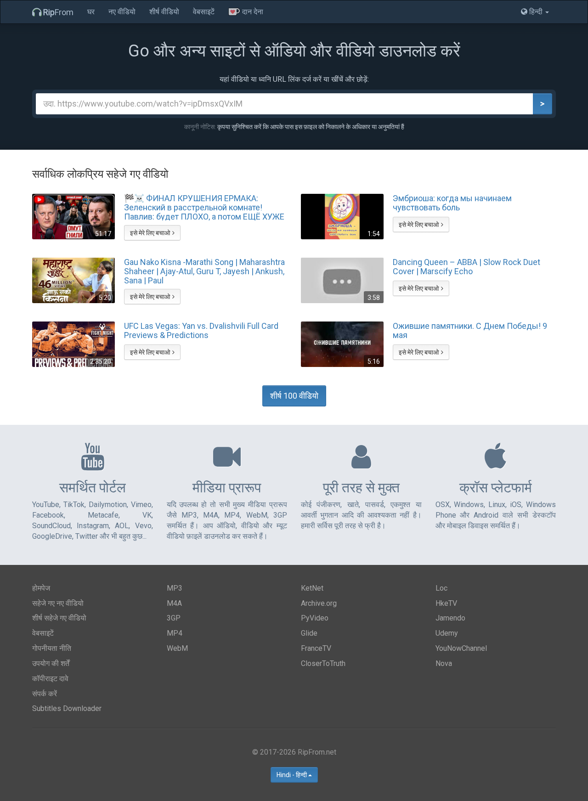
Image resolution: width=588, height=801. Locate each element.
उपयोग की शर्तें (50, 663)
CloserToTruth (323, 663)
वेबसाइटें (204, 11)
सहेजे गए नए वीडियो (58, 603)
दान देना (251, 11)
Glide (309, 633)
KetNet (312, 588)
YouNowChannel (461, 648)
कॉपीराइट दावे (50, 678)
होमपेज (41, 588)
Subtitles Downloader (67, 708)
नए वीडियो (122, 11)
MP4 (174, 633)
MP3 (174, 588)
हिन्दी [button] (535, 11)
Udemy (446, 633)
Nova (443, 663)
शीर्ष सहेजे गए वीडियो (59, 618)
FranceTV (316, 648)
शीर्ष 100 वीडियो (294, 395)
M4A (174, 603)
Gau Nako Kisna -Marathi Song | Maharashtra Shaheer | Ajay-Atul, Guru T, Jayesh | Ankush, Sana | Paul (204, 271)
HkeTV (446, 603)
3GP (174, 618)
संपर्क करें (44, 693)
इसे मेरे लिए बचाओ (150, 233)
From (58, 12)
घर (91, 11)
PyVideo (314, 618)
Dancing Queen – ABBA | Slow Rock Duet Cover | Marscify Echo (466, 267)
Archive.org (319, 603)
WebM (177, 648)
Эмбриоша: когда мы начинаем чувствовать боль (452, 203)
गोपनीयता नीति (51, 648)
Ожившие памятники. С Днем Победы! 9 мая (470, 331)
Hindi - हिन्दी (292, 774)
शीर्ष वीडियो (164, 11)
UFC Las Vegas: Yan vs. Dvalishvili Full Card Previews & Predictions (201, 331)
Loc (441, 588)
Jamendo (450, 618)
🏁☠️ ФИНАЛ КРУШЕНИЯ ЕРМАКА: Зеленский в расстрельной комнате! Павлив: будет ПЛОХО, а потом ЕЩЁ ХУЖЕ (204, 207)
